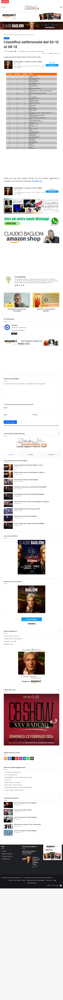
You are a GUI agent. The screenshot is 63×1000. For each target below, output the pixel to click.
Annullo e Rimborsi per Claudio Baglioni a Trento (28, 465)
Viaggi (54, 880)
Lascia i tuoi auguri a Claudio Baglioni (25, 803)
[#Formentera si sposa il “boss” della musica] (8, 826)
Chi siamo (10, 880)
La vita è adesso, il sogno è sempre (14, 790)
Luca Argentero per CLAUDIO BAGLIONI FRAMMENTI (29, 494)
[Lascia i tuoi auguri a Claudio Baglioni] (8, 805)
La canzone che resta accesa (12, 772)
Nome (6, 407)
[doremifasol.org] (31, 7)
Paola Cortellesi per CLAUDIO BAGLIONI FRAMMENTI (29, 523)
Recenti (11, 454)
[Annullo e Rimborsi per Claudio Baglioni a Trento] (8, 467)
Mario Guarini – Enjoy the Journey (13, 785)
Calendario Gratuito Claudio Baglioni (13, 638)
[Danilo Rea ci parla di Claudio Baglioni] (8, 518)
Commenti (51, 454)
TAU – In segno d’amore (11, 774)
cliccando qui (37, 181)
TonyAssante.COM (29, 877)
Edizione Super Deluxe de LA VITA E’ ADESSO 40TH (18, 787)
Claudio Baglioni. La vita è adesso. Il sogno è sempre (18, 777)
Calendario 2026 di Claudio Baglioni (36, 880)
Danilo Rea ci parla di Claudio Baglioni (25, 516)
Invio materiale (17, 880)
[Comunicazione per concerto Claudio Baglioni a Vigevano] (8, 504)
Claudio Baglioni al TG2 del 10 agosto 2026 (27, 509)
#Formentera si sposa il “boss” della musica (27, 824)
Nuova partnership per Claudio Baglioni (16, 460)
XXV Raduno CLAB (8, 644)
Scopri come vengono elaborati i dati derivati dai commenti (44, 425)
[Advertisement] (31, 162)
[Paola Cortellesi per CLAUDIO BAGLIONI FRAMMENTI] (8, 526)
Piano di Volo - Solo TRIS (10, 641)
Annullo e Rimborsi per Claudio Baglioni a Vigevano (29, 472)
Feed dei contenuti (7, 853)
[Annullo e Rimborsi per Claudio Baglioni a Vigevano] (8, 475)
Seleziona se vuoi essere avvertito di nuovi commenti (19, 404)
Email (6, 414)
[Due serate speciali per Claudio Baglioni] (8, 482)
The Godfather (10, 51)
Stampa (11, 34)
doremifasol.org (48, 877)
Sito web (35, 414)
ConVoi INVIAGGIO (32, 883)
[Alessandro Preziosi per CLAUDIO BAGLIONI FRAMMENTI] (8, 489)
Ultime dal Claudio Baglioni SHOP (14, 767)
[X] (19, 285)
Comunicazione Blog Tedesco (23, 810)
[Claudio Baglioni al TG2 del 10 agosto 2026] (8, 511)
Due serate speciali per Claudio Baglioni (26, 480)
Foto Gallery (49, 880)
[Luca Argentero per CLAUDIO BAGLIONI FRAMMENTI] (8, 496)
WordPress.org (6, 858)
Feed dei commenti (7, 856)
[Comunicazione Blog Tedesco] (8, 812)
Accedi (4, 851)
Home (6, 34)
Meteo (24, 880)
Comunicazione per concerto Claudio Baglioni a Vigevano (31, 501)
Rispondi (14, 333)
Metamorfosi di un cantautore (12, 782)
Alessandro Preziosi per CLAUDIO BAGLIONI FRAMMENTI (30, 487)
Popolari (30, 454)
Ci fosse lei (7, 780)
